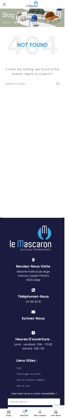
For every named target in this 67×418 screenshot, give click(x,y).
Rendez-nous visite (33, 266)
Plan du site (23, 385)
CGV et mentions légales (30, 379)
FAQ (18, 368)
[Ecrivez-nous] (33, 312)
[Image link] (31, 237)
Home (6, 22)
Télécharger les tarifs (28, 374)
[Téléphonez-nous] (33, 290)
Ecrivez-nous (33, 318)
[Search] (58, 84)
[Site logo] (32, 4)
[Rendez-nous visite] (33, 260)
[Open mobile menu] (4, 4)
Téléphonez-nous (33, 296)
